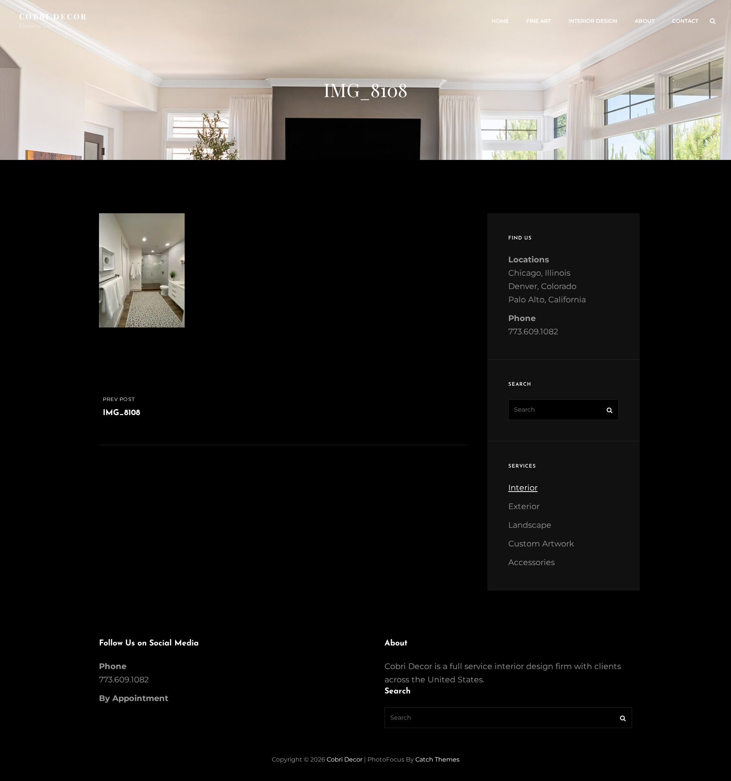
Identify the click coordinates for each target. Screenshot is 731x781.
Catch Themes (437, 759)
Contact (685, 21)
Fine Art (538, 21)
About (644, 21)
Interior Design (592, 21)
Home (500, 21)
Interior (523, 487)
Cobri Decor (53, 16)
